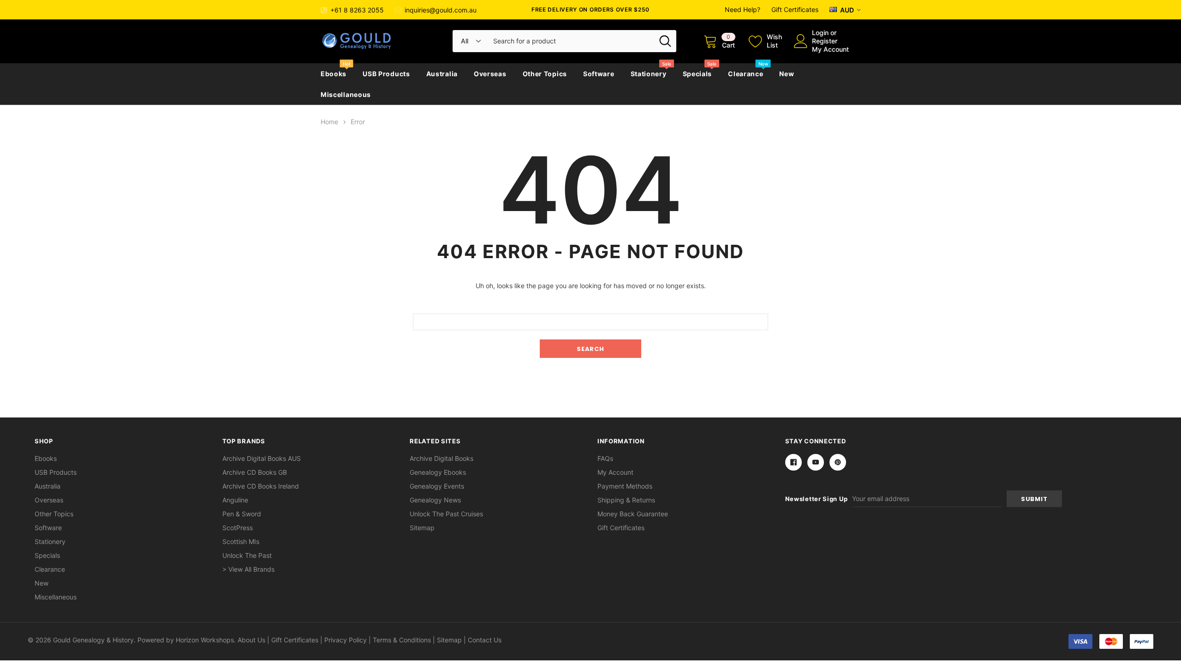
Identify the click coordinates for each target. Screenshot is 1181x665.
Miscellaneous (346, 94)
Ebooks (333, 74)
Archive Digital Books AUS (261, 458)
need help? (742, 9)
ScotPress (237, 528)
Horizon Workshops (205, 640)
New (786, 74)
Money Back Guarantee (632, 514)
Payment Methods (624, 486)
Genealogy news (435, 500)
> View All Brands (248, 569)
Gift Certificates (794, 9)
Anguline (235, 500)
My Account (830, 49)
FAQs (605, 458)
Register (824, 41)
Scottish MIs (240, 541)
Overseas (490, 74)
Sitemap (422, 528)
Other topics (545, 74)
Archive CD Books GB (254, 472)
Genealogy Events (437, 486)
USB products (386, 74)
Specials (697, 74)
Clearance (745, 74)
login (820, 32)
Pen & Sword (241, 514)
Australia (442, 74)
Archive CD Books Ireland (260, 486)
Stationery (649, 74)
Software (598, 74)
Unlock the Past (247, 555)
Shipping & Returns (626, 500)
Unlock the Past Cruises (446, 514)
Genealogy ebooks (438, 472)
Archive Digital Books (441, 458)
